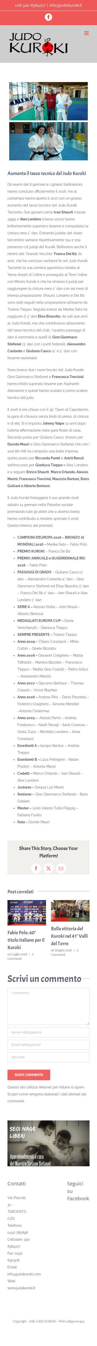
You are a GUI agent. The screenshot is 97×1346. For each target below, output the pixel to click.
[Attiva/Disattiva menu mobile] (87, 33)
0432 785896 (17, 1232)
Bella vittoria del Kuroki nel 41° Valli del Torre (69, 936)
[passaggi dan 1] (48, 121)
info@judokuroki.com (24, 1274)
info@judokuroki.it (65, 5)
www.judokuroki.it (21, 1288)
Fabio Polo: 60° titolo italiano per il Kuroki (26, 940)
